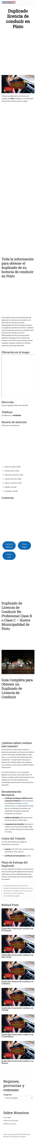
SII (23, 852)
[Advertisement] (18, 49)
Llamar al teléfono (9, 545)
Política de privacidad (10, 1120)
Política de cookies (9, 1124)
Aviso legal (7, 1117)
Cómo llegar (24, 545)
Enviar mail (9, 555)
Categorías (7, 1095)
